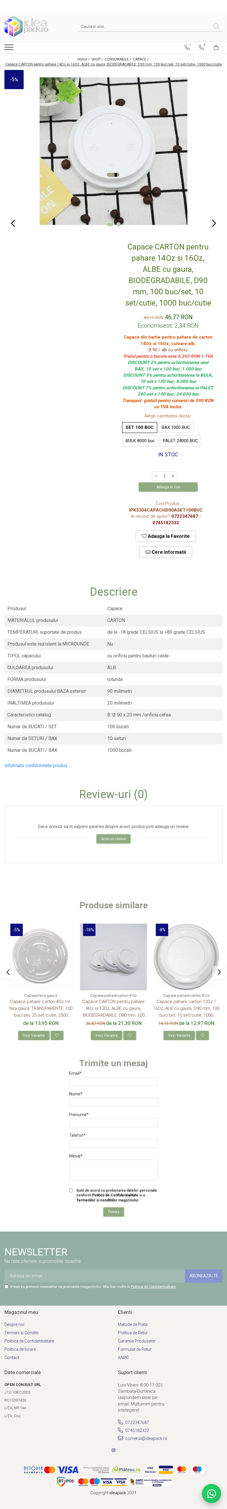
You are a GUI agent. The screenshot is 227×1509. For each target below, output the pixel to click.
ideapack (118, 1492)
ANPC (123, 1357)
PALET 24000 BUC (180, 440)
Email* (75, 1073)
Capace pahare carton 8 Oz (113, 995)
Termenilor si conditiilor (96, 1200)
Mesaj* (75, 1156)
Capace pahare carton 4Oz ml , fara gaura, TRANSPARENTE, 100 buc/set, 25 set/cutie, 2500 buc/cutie (40, 1009)
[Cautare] (216, 27)
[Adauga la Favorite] (57, 1035)
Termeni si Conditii (21, 1332)
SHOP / (97, 59)
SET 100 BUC (140, 427)
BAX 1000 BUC (176, 427)
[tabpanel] (113, 151)
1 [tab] (110, 224)
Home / (83, 59)
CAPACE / (141, 59)
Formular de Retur (134, 1349)
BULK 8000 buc (140, 440)
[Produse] (9, 49)
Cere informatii (168, 552)
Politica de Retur (133, 1332)
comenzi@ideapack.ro (145, 1438)
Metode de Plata (132, 1324)
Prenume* (79, 1114)
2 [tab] (118, 224)
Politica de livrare (20, 1349)
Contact (11, 1357)
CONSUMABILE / (118, 59)
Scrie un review (113, 839)
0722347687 (136, 1422)
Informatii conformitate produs (35, 765)
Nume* (75, 1094)
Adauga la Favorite (168, 536)
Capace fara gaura (40, 995)
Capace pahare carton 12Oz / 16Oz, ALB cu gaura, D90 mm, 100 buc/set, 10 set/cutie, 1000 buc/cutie (186, 1009)
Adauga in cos (168, 487)
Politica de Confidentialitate (153, 1287)
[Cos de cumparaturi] (216, 47)
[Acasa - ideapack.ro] (34, 26)
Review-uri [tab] (113, 794)
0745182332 (136, 1430)
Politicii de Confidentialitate (115, 1195)
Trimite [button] (113, 1212)
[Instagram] (113, 1450)
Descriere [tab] (113, 592)
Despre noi (14, 1324)
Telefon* (77, 1135)
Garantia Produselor (137, 1341)
